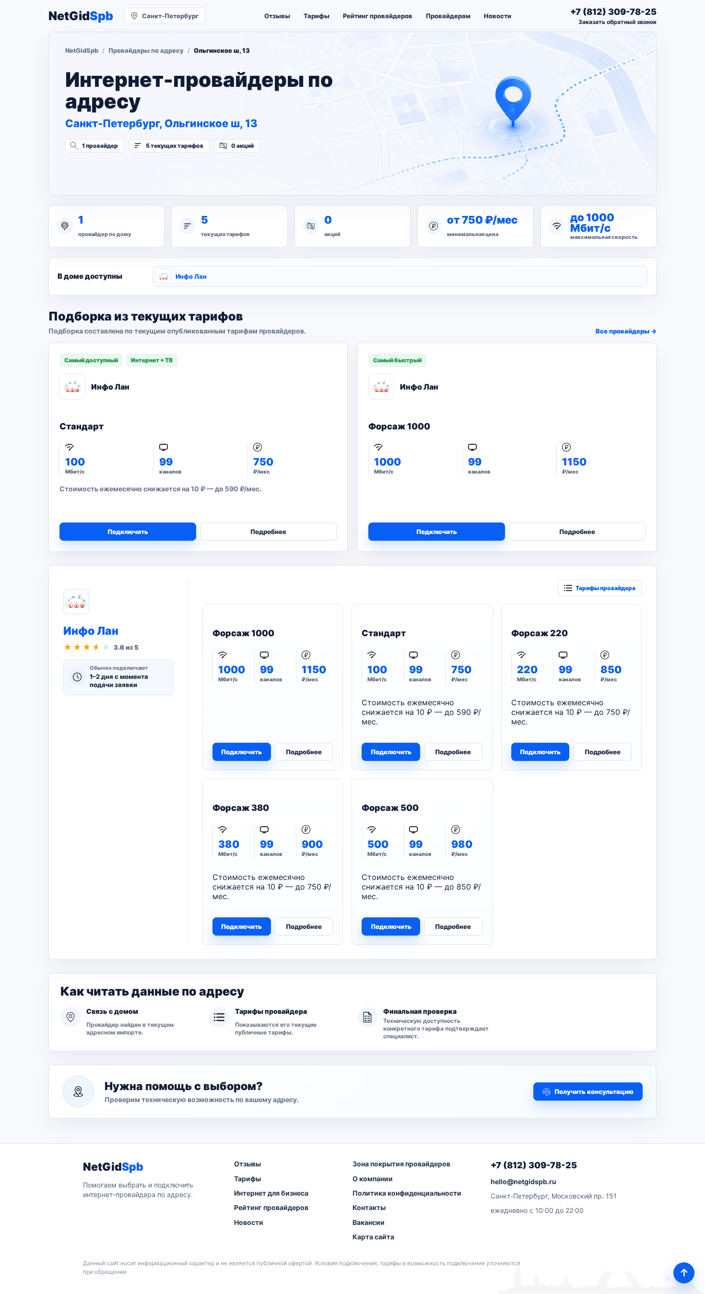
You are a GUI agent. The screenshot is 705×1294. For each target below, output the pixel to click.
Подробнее (268, 531)
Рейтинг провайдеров (377, 16)
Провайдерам (448, 16)
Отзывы (277, 16)
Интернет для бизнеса (271, 1193)
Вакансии (368, 1222)
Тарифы (316, 16)
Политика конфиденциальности (406, 1193)
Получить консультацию (594, 1091)
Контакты (369, 1207)
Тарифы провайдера (605, 588)
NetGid (80, 16)
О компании (372, 1179)
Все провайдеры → (626, 331)
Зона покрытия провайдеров (401, 1164)
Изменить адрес (112, 171)
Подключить (127, 531)
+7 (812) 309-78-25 (534, 1165)
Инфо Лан (191, 276)
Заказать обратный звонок (617, 21)
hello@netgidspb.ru (523, 1181)
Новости (497, 16)
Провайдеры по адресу (146, 50)
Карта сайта (373, 1237)
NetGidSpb (81, 50)
